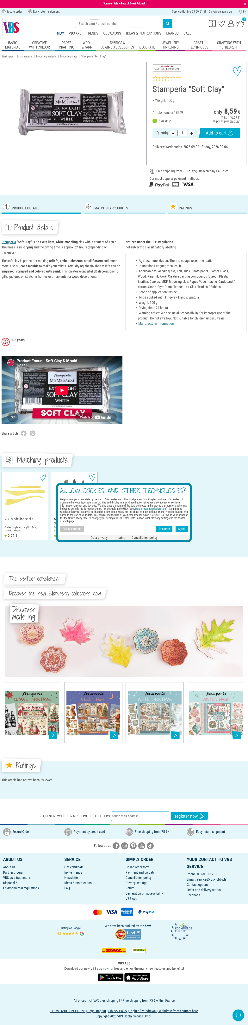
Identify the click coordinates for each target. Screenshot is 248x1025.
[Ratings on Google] (71, 931)
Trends (92, 33)
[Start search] (167, 23)
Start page (7, 56)
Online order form (137, 867)
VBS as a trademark (16, 878)
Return (130, 888)
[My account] (231, 23)
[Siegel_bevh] (128, 934)
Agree (181, 528)
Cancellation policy (139, 878)
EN (244, 12)
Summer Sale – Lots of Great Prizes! (124, 3)
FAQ (67, 888)
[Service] (212, 23)
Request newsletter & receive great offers (75, 816)
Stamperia (9, 242)
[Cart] (240, 23)
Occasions (112, 33)
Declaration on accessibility (144, 893)
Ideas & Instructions (143, 33)
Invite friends (73, 872)
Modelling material (46, 56)
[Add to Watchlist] (237, 71)
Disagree (164, 528)
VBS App (131, 899)
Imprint (120, 537)
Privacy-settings (136, 883)
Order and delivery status (204, 890)
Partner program (14, 872)
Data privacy (99, 537)
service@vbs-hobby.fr (211, 879)
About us (9, 867)
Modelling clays (68, 56)
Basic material (25, 56)
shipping (235, 121)
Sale (187, 33)
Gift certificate (74, 867)
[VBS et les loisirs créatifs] (11, 27)
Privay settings (72, 528)
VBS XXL (75, 33)
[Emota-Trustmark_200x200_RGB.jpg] (181, 931)
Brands (172, 33)
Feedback (193, 895)
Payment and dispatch (141, 872)
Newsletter (71, 878)
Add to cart (216, 133)
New (60, 33)
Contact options (197, 885)
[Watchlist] (221, 23)
